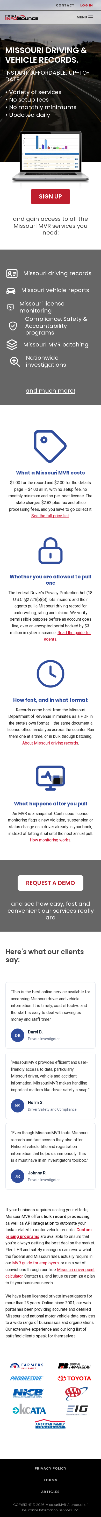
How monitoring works (50, 840)
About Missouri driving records (50, 743)
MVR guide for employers (35, 1262)
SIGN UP (50, 197)
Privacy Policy (51, 1468)
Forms (50, 1480)
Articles (50, 1491)
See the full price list (50, 515)
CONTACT (65, 5)
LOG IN (86, 5)
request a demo (50, 883)
